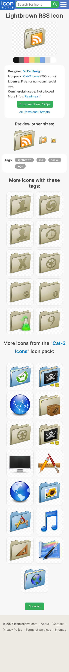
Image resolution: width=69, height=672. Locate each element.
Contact (58, 624)
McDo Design (32, 71)
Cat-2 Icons (31, 76)
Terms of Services (38, 629)
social (55, 160)
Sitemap (60, 629)
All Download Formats (34, 112)
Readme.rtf (33, 96)
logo (20, 166)
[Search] (55, 4)
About (45, 624)
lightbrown (24, 160)
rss (41, 160)
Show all (34, 606)
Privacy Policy (12, 629)
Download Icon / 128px (35, 104)
